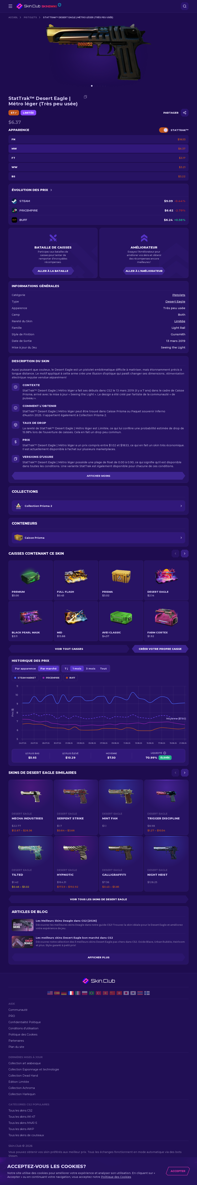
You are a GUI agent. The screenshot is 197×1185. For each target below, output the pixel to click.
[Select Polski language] (84, 993)
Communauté (18, 1010)
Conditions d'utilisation (23, 1028)
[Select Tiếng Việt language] (105, 993)
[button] (31, 807)
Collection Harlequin (21, 1094)
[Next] (185, 553)
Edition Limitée (18, 1082)
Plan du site (16, 1047)
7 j (66, 668)
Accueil (13, 17)
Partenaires (16, 1040)
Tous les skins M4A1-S (22, 1123)
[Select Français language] (70, 993)
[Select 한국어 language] (133, 993)
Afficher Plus (98, 957)
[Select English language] (50, 993)
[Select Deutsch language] (63, 993)
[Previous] (175, 553)
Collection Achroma (21, 1088)
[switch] (163, 130)
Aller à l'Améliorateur (144, 270)
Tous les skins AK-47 (21, 1116)
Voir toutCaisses (69, 648)
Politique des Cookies (22, 1034)
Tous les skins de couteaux (26, 1135)
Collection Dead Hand (23, 1075)
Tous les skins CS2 (20, 1110)
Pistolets (30, 17)
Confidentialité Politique (24, 1022)
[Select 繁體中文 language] (119, 993)
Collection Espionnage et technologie (33, 1069)
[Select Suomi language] (147, 993)
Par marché (48, 668)
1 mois (77, 668)
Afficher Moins (98, 475)
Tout (103, 668)
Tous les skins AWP (21, 1129)
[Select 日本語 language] (126, 993)
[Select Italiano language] (77, 993)
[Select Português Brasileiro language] (91, 993)
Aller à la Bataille (53, 270)
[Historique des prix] (51, 190)
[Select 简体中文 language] (112, 993)
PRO (11, 1016)
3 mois (90, 668)
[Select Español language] (56, 993)
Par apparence (25, 668)
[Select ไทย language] (140, 993)
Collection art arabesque (24, 1063)
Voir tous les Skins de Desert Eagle (98, 899)
